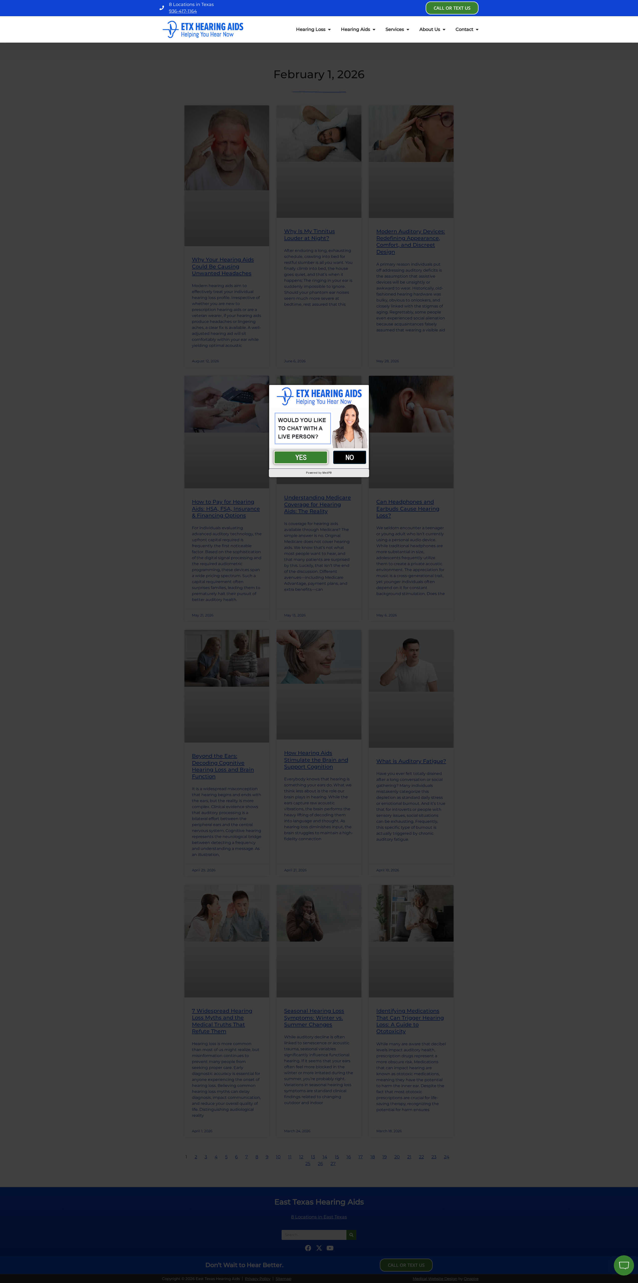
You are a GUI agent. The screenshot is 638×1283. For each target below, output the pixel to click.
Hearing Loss (310, 29)
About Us (429, 29)
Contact (464, 29)
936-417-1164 (183, 11)
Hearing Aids (355, 29)
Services (395, 29)
